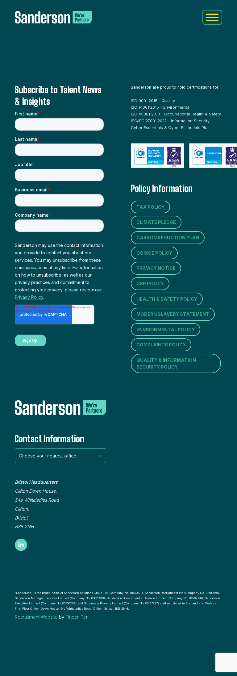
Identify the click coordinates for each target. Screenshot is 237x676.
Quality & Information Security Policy (166, 363)
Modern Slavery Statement (172, 314)
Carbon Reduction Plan (167, 237)
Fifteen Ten (77, 617)
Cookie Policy (154, 253)
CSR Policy (150, 283)
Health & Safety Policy (166, 299)
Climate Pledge (156, 222)
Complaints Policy (161, 344)
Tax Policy (150, 207)
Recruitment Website (36, 617)
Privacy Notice (156, 268)
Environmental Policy (165, 329)
